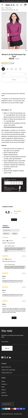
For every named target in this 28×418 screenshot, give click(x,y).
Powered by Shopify (18, 414)
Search (3, 381)
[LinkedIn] (10, 357)
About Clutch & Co (6, 367)
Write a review (14, 219)
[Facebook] (2, 357)
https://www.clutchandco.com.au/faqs (13, 127)
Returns (3, 390)
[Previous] (2, 50)
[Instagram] (5, 357)
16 (20, 69)
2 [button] (12, 50)
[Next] (26, 50)
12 (11, 69)
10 (7, 69)
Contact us (4, 384)
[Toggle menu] (2, 4)
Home (2, 8)
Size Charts (4, 395)
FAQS (3, 387)
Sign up (7, 348)
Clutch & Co (11, 414)
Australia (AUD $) (7, 404)
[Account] (21, 4)
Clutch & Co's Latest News (8, 370)
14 (16, 69)
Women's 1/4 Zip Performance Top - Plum (9, 10)
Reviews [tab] (6, 226)
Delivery (3, 392)
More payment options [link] (14, 89)
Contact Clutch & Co (6, 373)
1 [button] (10, 50)
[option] (14, 30)
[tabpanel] (14, 274)
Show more (14, 317)
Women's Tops (8, 8)
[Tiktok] (7, 357)
